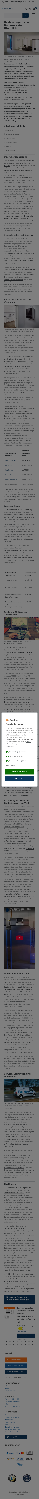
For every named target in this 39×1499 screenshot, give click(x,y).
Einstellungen (11, 765)
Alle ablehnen (20, 778)
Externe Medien (14, 761)
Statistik (23, 751)
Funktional (28, 761)
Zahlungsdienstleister (16, 756)
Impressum (9, 746)
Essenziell (12, 751)
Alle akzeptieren (19, 771)
